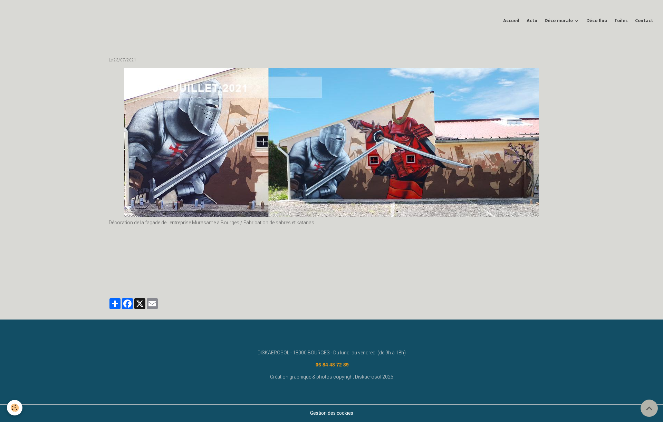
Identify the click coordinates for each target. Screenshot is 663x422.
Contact (644, 20)
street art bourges (240, 278)
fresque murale (359, 278)
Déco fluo (596, 20)
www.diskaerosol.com (432, 278)
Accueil (511, 20)
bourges (300, 278)
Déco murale (559, 20)
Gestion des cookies (331, 413)
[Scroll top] (649, 408)
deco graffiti (205, 278)
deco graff (275, 278)
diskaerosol (326, 278)
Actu (532, 20)
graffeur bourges (169, 278)
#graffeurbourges (129, 278)
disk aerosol (393, 278)
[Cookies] (14, 407)
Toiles (621, 20)
